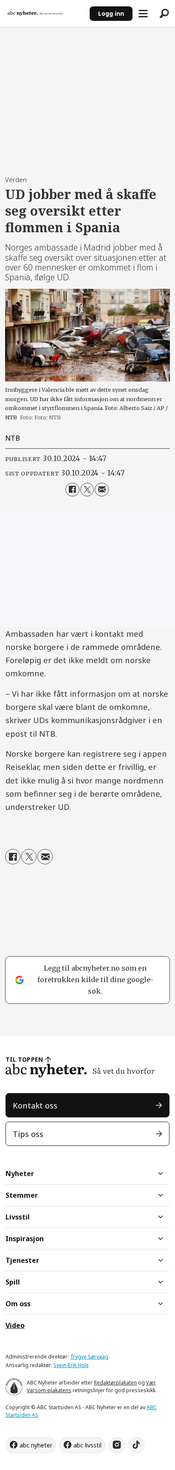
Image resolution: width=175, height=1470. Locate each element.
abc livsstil (87, 1445)
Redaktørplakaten (115, 1382)
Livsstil (18, 1217)
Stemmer (22, 1195)
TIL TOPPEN (24, 1059)
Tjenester (22, 1260)
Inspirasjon (25, 1238)
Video (15, 1325)
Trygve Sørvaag (89, 1356)
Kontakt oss (35, 1105)
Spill (13, 1282)
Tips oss (28, 1133)
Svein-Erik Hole (71, 1365)
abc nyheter (36, 1445)
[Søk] (164, 13)
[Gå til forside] (45, 13)
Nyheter (20, 1173)
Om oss (18, 1303)
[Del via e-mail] (101, 489)
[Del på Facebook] (72, 489)
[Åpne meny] (143, 13)
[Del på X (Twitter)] (87, 489)
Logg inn (111, 13)
